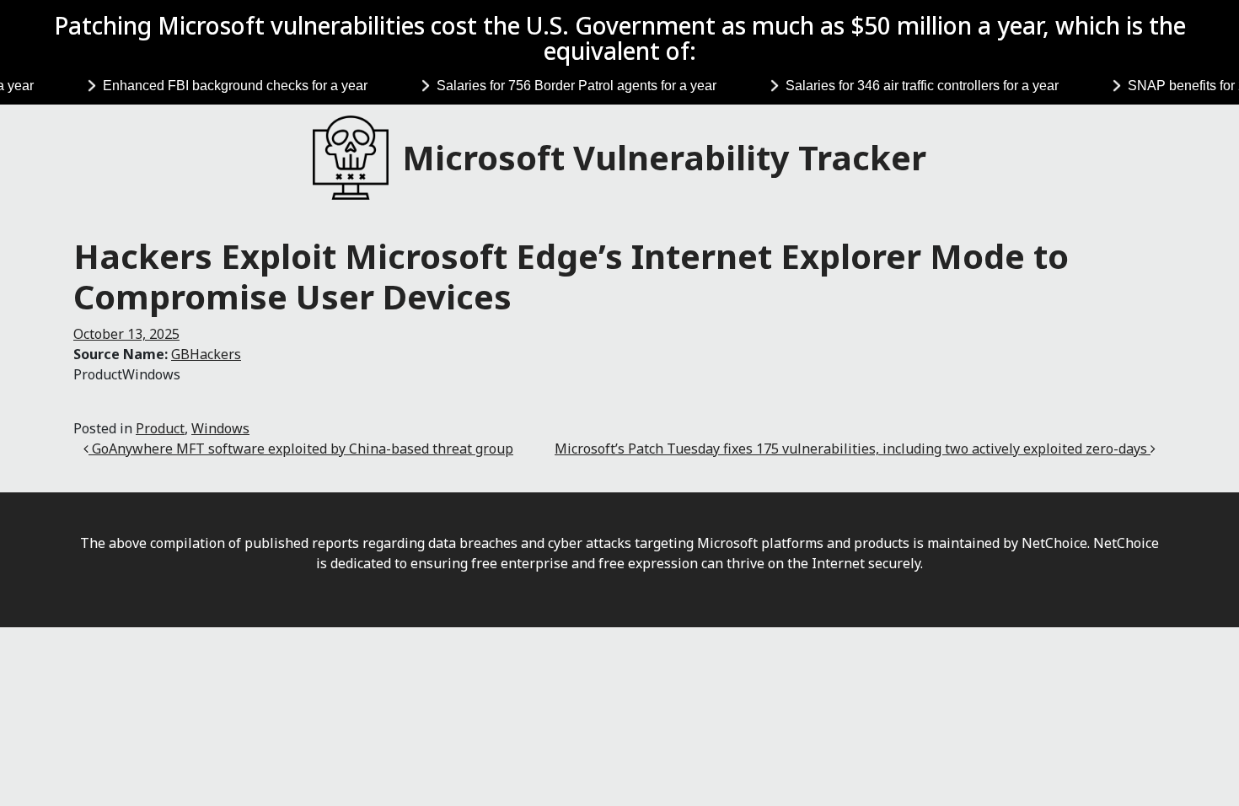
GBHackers (206, 354)
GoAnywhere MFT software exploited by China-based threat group (300, 448)
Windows (220, 428)
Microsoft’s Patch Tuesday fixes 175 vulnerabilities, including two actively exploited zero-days (852, 448)
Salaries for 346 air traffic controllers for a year (914, 85)
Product (160, 428)
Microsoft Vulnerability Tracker (664, 157)
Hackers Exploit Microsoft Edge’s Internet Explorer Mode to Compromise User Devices (571, 276)
